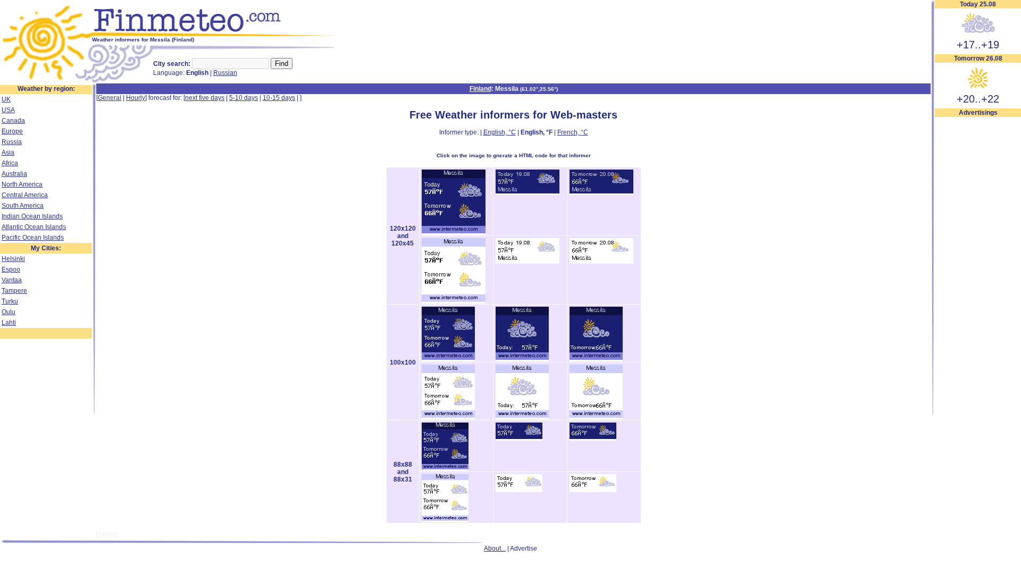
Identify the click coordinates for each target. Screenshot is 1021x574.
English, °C (499, 132)
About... (495, 548)
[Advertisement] (977, 276)
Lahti (9, 322)
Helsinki (13, 259)
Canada (13, 120)
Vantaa (12, 280)
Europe (12, 131)
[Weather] (46, 81)
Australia (14, 174)
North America (22, 184)
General (109, 98)
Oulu (8, 312)
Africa (10, 163)
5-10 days (243, 98)
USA (8, 110)
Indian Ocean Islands (32, 216)
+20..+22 (978, 99)
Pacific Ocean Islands (33, 237)
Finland (480, 88)
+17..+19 (978, 44)
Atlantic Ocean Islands (34, 227)
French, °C (572, 132)
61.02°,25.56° (539, 89)
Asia (8, 152)
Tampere (14, 290)
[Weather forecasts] (216, 34)
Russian (225, 73)
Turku (10, 301)
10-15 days (279, 98)
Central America (25, 195)
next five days (204, 98)
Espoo (11, 269)
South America (23, 205)
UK (6, 99)
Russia (12, 142)
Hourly (135, 98)
